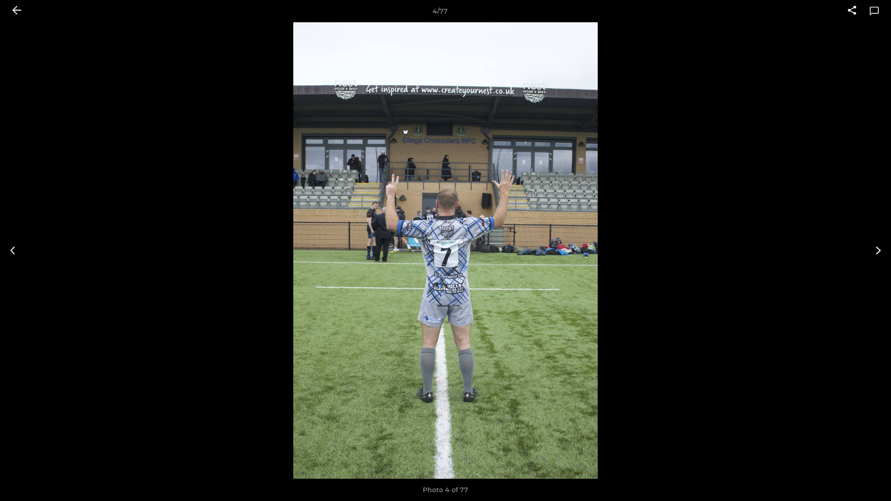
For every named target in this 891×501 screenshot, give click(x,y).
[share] (852, 11)
